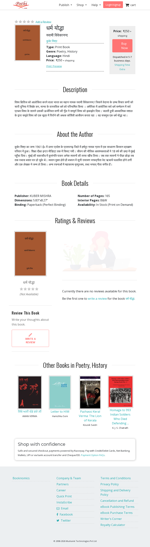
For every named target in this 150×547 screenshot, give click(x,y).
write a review (97, 299)
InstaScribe (64, 502)
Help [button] (95, 5)
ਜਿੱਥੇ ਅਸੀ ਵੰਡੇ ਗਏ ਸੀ (30, 412)
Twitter (65, 520)
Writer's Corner (111, 519)
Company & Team (69, 478)
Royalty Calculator (112, 525)
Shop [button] (81, 5)
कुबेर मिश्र (51, 41)
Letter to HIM (60, 412)
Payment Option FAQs (93, 455)
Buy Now (124, 46)
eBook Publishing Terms (117, 507)
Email (63, 508)
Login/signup (113, 4)
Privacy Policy (109, 484)
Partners (63, 484)
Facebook (65, 514)
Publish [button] (64, 5)
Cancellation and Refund (117, 501)
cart (132, 5)
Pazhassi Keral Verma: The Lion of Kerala (90, 416)
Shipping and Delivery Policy (115, 492)
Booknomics (21, 478)
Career (61, 490)
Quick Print (64, 496)
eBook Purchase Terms (116, 513)
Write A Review (30, 340)
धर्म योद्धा (130, 299)
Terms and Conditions (115, 478)
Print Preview (54, 66)
